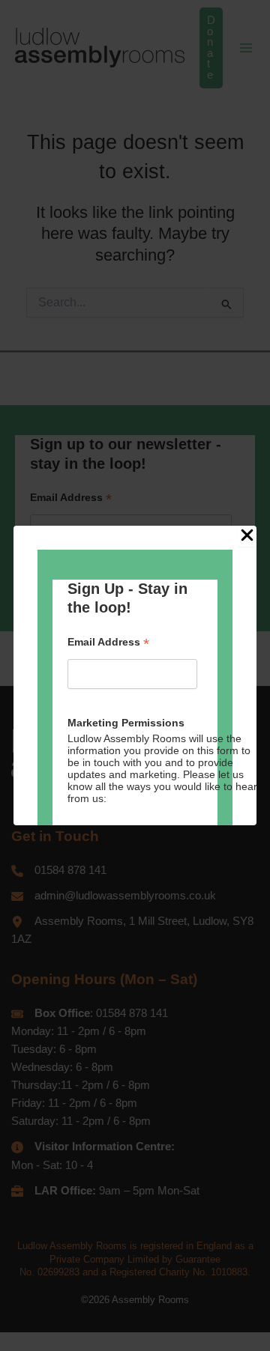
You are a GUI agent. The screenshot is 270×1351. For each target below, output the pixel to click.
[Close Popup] (247, 536)
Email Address (108, 642)
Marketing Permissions (126, 723)
